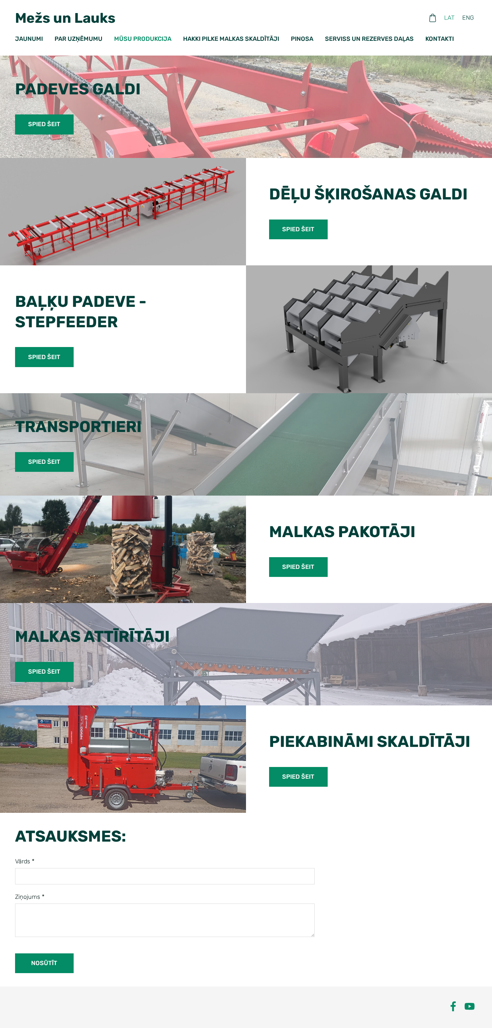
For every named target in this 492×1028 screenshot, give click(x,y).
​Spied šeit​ (44, 124)
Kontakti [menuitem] (439, 38)
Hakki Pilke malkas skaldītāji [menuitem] (231, 38)
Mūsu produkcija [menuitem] (142, 38)
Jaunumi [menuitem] (29, 38)
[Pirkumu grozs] (432, 17)
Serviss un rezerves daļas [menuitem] (369, 38)
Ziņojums (30, 897)
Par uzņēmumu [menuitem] (78, 38)
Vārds (24, 861)
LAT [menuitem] (449, 17)
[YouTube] (469, 1006)
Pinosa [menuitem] (302, 38)
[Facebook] (453, 1006)
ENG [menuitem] (468, 17)
